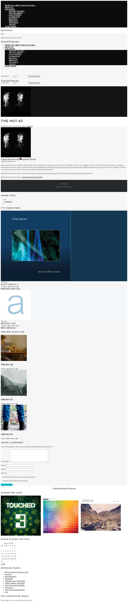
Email (3, 469)
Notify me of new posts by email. (15, 481)
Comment (5, 461)
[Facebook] (56, 488)
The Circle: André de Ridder (15, 585)
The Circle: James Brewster (15, 590)
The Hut (30, 126)
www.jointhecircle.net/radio (32, 177)
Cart (6, 592)
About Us (8, 574)
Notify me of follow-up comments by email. (19, 477)
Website (4, 473)
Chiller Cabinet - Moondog (15, 583)
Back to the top (6, 30)
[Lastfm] (64, 488)
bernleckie (25, 159)
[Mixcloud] (71, 488)
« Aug (3, 564)
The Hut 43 (9, 587)
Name (4, 465)
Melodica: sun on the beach (15, 581)
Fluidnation (9, 579)
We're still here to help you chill (16, 572)
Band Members (10, 576)
